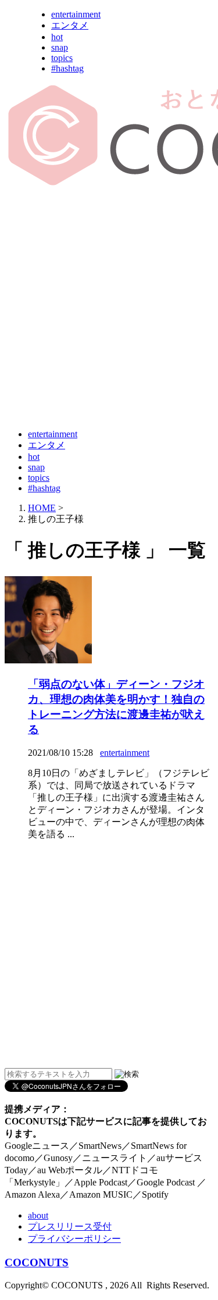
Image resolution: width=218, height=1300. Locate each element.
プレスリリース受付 (70, 1226)
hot (57, 37)
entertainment (76, 14)
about (38, 1215)
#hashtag (67, 68)
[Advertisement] (109, 308)
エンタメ (69, 25)
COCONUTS (37, 1262)
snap (59, 47)
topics (62, 58)
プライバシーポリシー (74, 1239)
